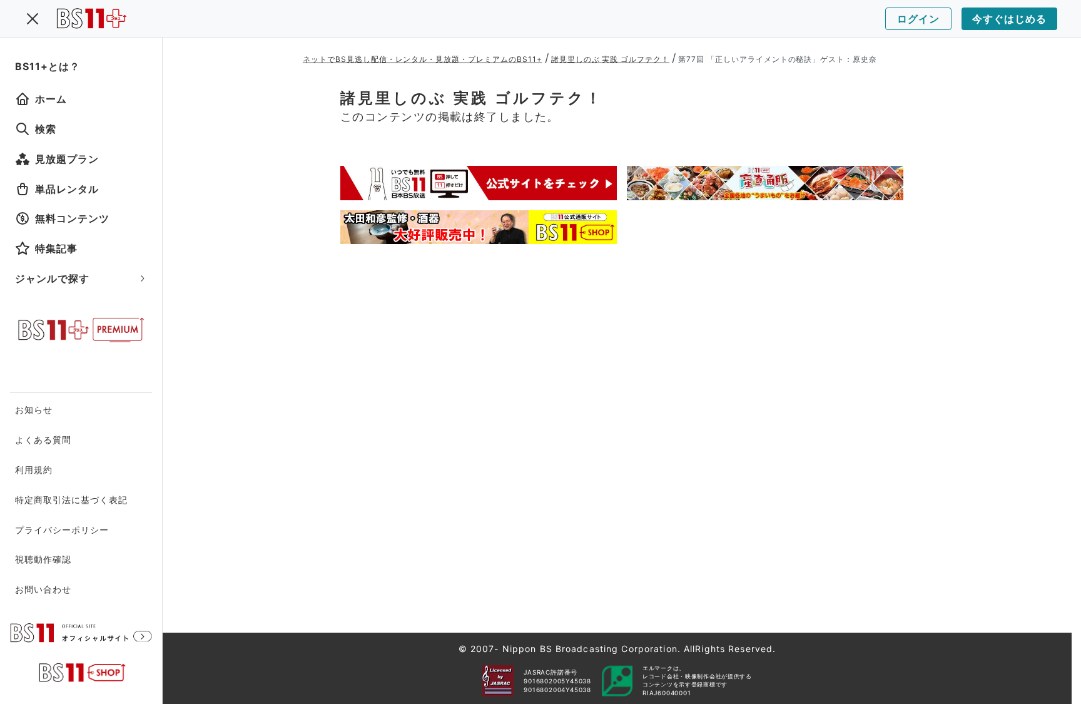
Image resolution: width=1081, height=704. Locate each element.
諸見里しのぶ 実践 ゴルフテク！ (610, 59)
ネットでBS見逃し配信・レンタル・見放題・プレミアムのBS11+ (422, 59)
